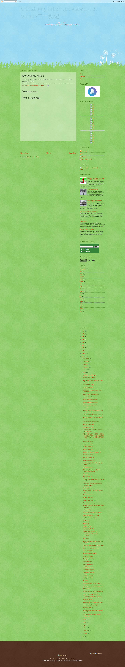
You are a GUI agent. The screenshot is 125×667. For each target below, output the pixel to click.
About (51, 659)
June (84, 619)
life (81, 294)
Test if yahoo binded (88, 578)
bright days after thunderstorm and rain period (93, 611)
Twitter (68, 659)
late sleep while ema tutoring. (90, 399)
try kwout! (85, 580)
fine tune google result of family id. (92, 452)
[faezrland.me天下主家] (62, 655)
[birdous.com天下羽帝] (92, 129)
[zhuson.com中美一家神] (92, 122)
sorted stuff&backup (88, 397)
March (85, 628)
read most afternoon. (88, 550)
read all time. (86, 536)
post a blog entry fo (88, 607)
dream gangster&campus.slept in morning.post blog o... (91, 470)
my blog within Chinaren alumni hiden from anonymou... (93, 411)
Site (81, 79)
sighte (81, 301)
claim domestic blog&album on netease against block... (93, 430)
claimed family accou (88, 384)
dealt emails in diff (87, 477)
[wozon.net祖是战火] (92, 132)
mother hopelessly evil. (89, 460)
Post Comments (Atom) (33, 157)
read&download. (87, 526)
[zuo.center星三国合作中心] (92, 139)
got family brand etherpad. (89, 375)
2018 (83, 334)
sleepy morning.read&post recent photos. (93, 545)
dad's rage (85, 474)
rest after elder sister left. (89, 497)
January (85, 633)
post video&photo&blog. (89, 377)
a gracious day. (83, 221)
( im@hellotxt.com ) (88, 567)
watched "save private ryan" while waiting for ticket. (93, 506)
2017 (83, 336)
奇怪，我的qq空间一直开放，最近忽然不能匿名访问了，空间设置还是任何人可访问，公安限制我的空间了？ (93, 436)
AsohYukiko (83, 269)
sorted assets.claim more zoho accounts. (93, 586)
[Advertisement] (62, 38)
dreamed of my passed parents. (87, 229)
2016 (83, 339)
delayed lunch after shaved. (90, 553)
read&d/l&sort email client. (90, 518)
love (81, 296)
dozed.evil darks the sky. (89, 503)
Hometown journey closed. (90, 405)
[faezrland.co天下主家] (92, 134)
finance (82, 284)
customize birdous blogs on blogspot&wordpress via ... (90, 532)
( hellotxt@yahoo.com (88, 569)
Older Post (72, 153)
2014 (83, 342)
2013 (83, 345)
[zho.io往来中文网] (92, 108)
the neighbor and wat (88, 559)
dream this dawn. (87, 588)
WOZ (81, 306)
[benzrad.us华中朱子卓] (92, 106)
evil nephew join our (88, 427)
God (81, 289)
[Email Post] (48, 85)
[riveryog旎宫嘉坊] (92, 115)
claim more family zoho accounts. (91, 583)
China (81, 274)
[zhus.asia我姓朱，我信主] (92, 111)
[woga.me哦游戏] (92, 137)
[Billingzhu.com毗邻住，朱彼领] (92, 120)
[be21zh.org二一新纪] (92, 104)
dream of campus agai (88, 457)
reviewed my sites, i (88, 561)
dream (81, 279)
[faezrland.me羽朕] (92, 110)
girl (81, 286)
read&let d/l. (86, 520)
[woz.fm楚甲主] (92, 143)
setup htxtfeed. (86, 408)
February (85, 630)
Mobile (63, 659)
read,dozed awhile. (87, 599)
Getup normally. (87, 510)
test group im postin (88, 564)
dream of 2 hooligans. (88, 424)
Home (48, 153)
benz (83, 154)
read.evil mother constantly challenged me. (93, 491)
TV (60, 659)
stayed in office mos (88, 387)
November (86, 361)
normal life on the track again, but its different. (92, 390)
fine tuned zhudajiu (88, 455)
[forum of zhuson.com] (98, 653)
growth (82, 291)
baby (81, 271)
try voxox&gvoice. (88, 488)
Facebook (73, 659)
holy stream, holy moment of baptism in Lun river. (93, 381)
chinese (82, 276)
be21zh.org (84, 151)
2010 (83, 353)
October (85, 364)
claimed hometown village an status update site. (92, 615)
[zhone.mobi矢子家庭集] (92, 125)
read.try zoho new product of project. (92, 594)
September (86, 367)
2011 (83, 350)
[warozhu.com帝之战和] (92, 141)
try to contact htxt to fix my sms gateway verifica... (93, 418)
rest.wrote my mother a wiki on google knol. (93, 463)
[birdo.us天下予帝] (92, 127)
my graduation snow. (92, 189)
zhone (81, 308)
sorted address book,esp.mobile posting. (93, 415)
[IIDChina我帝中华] (92, 123)
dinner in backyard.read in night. (91, 548)
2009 (83, 356)
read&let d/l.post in (88, 446)
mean (81, 299)
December (86, 358)
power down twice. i (88, 556)
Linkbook (82, 76)
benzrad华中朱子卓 (87, 159)
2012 (83, 348)
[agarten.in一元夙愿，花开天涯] (92, 113)
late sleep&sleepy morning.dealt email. (93, 602)
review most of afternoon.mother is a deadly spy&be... (92, 484)
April (84, 625)
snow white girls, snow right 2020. (94, 201)
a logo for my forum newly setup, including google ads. (95, 179)
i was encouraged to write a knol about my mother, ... (93, 480)
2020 (83, 331)
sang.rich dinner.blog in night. (90, 605)
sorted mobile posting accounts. (91, 421)
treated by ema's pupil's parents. (91, 394)
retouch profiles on (88, 467)
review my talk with (88, 444)
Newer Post (24, 153)
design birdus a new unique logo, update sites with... (93, 541)
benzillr (84, 156)
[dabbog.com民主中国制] (92, 136)
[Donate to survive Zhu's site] (92, 97)
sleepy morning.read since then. (91, 515)
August (85, 370)
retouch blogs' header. (88, 529)
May (84, 622)
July (84, 372)
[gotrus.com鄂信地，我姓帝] (92, 118)
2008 (83, 637)
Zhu (81, 311)
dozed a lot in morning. (89, 495)
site (81, 304)
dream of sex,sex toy (88, 441)
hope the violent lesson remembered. (89, 212)
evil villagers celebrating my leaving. (92, 512)
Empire (82, 281)
